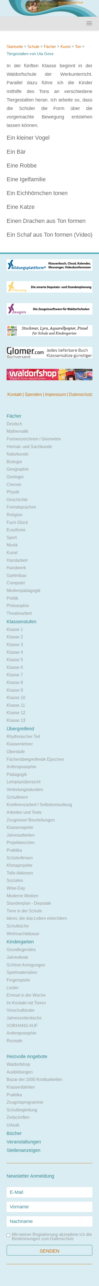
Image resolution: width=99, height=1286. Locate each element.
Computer (16, 583)
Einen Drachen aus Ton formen (46, 221)
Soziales (15, 880)
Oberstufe (16, 751)
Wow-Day (16, 888)
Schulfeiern (17, 797)
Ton (78, 46)
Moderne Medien (22, 896)
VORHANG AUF (22, 1025)
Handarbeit (17, 560)
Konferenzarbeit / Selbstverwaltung (39, 804)
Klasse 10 (16, 697)
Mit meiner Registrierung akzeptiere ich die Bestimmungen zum (52, 1236)
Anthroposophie (21, 766)
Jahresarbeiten (21, 835)
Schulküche (18, 926)
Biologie (14, 461)
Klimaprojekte (19, 865)
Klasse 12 (16, 712)
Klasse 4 (15, 652)
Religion (14, 514)
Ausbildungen (20, 1072)
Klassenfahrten (21, 1087)
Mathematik (17, 431)
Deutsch (14, 424)
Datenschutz (80, 394)
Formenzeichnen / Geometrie (34, 439)
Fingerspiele (18, 980)
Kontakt (15, 394)
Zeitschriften (18, 1117)
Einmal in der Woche (26, 995)
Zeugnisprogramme (25, 1102)
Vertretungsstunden (25, 789)
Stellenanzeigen (23, 1150)
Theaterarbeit (19, 613)
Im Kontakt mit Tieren (26, 1003)
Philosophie (18, 605)
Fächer (50, 46)
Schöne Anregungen (26, 965)
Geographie (18, 469)
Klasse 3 (15, 644)
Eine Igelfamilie (26, 179)
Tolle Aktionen (20, 873)
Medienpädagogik (23, 590)
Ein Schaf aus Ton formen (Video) (49, 234)
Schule (33, 46)
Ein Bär (16, 151)
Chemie (14, 484)
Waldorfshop (18, 1064)
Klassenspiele (20, 827)
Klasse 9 (15, 690)
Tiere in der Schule (24, 911)
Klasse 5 (15, 659)
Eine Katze (21, 207)
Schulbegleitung (22, 1110)
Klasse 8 (15, 682)
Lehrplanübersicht (23, 782)
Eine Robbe (22, 165)
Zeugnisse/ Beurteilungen (31, 820)
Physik (13, 492)
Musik (12, 545)
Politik (12, 598)
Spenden (34, 394)
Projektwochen (21, 842)
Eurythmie (16, 530)
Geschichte (17, 499)
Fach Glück (17, 522)
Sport (12, 537)
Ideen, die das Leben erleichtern (37, 918)
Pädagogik (17, 774)
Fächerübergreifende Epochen (35, 759)
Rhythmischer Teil (23, 736)
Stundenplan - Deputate (29, 903)
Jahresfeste (17, 957)
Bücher (14, 1133)
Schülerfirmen (20, 858)
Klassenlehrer (20, 744)
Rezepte (14, 1040)
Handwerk (16, 567)
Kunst (65, 46)
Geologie (15, 477)
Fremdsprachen (21, 507)
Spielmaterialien (22, 972)
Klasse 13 (16, 720)
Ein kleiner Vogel (28, 137)
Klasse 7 (15, 675)
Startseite (15, 46)
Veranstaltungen (24, 1141)
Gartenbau (16, 575)
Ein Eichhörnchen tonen (37, 193)
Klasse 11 (16, 705)
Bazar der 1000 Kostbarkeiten (34, 1079)
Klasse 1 (15, 629)
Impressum (56, 394)
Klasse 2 (15, 637)
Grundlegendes (21, 949)
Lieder (12, 988)
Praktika (14, 850)
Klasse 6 (15, 667)
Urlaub (13, 1125)
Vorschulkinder (21, 1010)
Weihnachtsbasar (23, 933)
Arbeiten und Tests (24, 812)
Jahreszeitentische (24, 1018)
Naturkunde (18, 454)
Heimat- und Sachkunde (29, 446)
